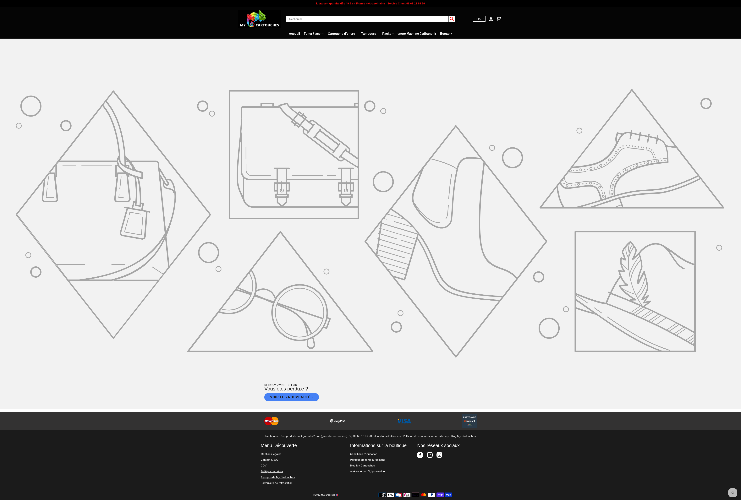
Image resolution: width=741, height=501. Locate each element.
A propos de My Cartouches (278, 477)
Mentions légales (271, 453)
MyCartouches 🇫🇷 (329, 495)
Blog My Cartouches (463, 436)
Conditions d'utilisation (387, 436)
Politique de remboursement (420, 436)
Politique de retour (272, 471)
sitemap (444, 436)
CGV (263, 465)
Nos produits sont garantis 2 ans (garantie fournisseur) (314, 436)
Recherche (272, 436)
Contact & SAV (269, 459)
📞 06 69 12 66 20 (360, 436)
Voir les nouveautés (291, 397)
